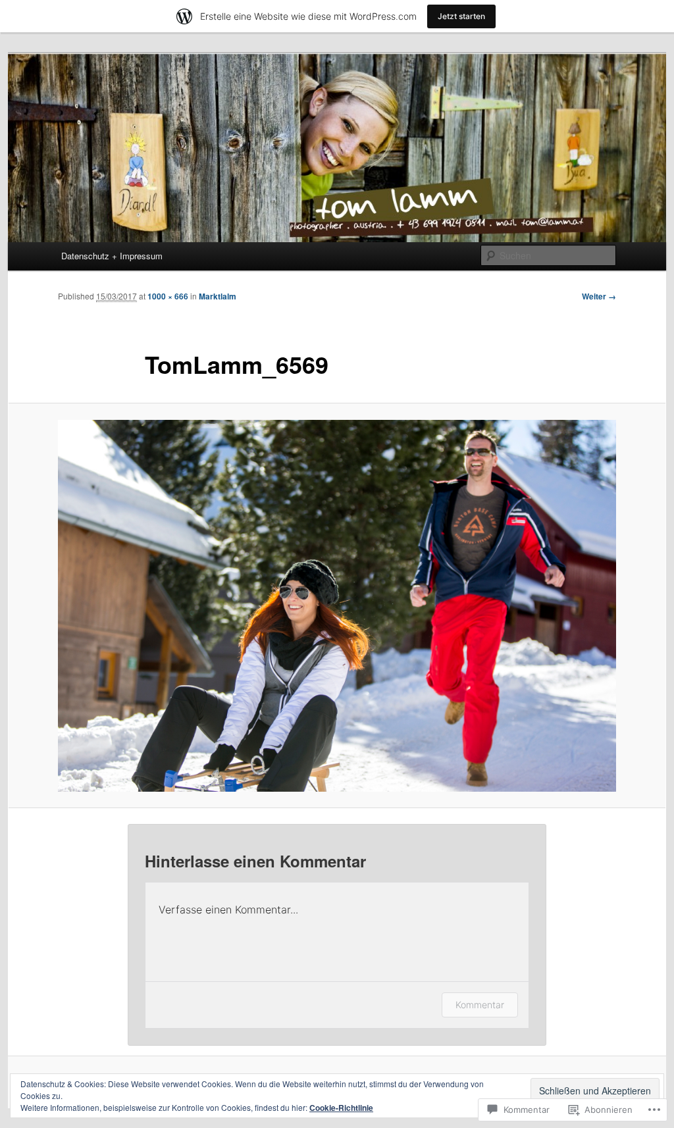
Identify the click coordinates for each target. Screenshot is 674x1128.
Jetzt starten (461, 16)
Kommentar (479, 1004)
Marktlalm (217, 296)
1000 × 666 (167, 296)
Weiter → (599, 296)
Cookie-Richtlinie (341, 1108)
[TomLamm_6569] (337, 606)
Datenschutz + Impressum (112, 255)
